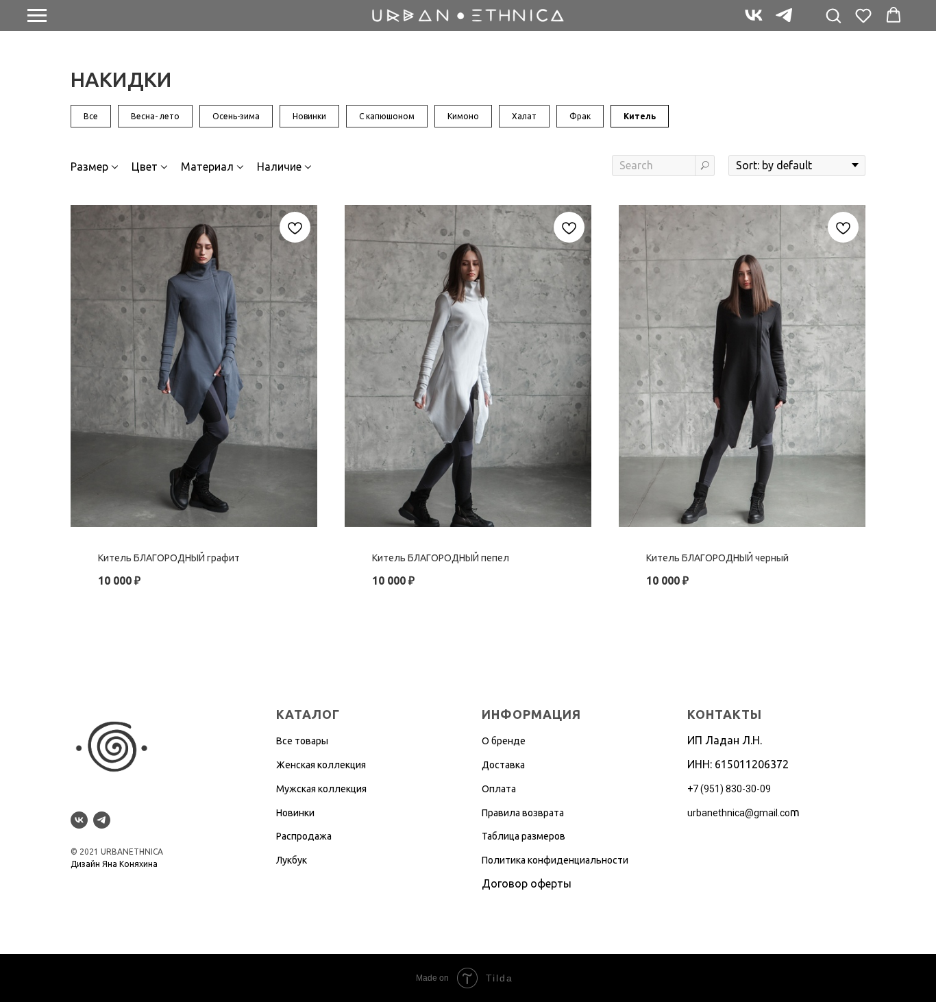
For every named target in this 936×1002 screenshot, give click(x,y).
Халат (524, 116)
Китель (640, 116)
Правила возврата (523, 812)
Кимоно (463, 116)
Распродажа (304, 836)
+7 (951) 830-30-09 (729, 788)
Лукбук (291, 860)
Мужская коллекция (321, 788)
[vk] (753, 21)
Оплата (499, 788)
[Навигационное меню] (37, 16)
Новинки (309, 116)
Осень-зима (236, 116)
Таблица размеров (523, 836)
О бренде (504, 740)
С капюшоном (387, 116)
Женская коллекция (321, 764)
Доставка (503, 764)
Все (91, 116)
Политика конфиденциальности (555, 860)
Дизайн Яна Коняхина (114, 863)
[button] (833, 15)
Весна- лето (155, 116)
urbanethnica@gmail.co (738, 812)
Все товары (302, 740)
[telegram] (784, 21)
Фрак (580, 116)
